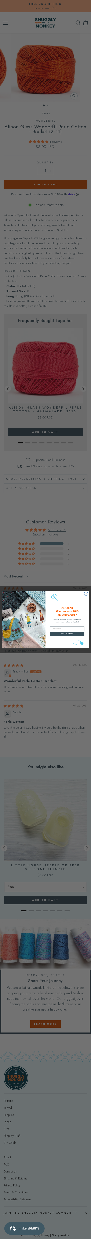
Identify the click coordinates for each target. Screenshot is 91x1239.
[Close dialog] (86, 593)
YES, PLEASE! (67, 633)
